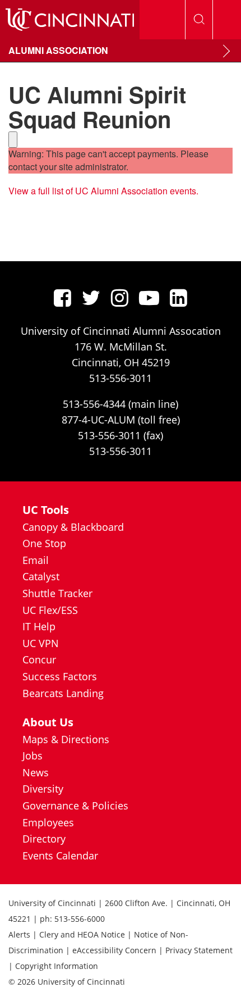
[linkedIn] (178, 298)
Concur (39, 659)
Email (35, 560)
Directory (44, 838)
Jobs (32, 755)
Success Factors (59, 676)
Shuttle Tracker (57, 593)
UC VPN (40, 643)
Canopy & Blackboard (73, 527)
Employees (48, 822)
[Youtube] (149, 298)
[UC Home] (70, 19)
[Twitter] (91, 298)
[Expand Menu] (226, 51)
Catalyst (40, 576)
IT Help (38, 626)
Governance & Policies (75, 805)
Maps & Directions (65, 739)
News (35, 772)
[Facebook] (62, 298)
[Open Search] (199, 19)
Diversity (42, 788)
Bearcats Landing (63, 693)
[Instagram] (119, 298)
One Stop (44, 543)
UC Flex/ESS (50, 610)
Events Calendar (60, 855)
